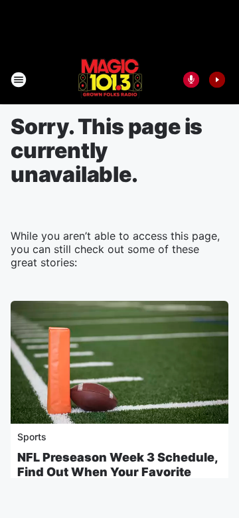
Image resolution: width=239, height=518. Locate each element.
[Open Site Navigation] (19, 80)
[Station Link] (110, 79)
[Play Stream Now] (217, 80)
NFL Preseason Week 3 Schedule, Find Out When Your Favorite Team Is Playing (117, 471)
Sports (31, 436)
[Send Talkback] (191, 80)
